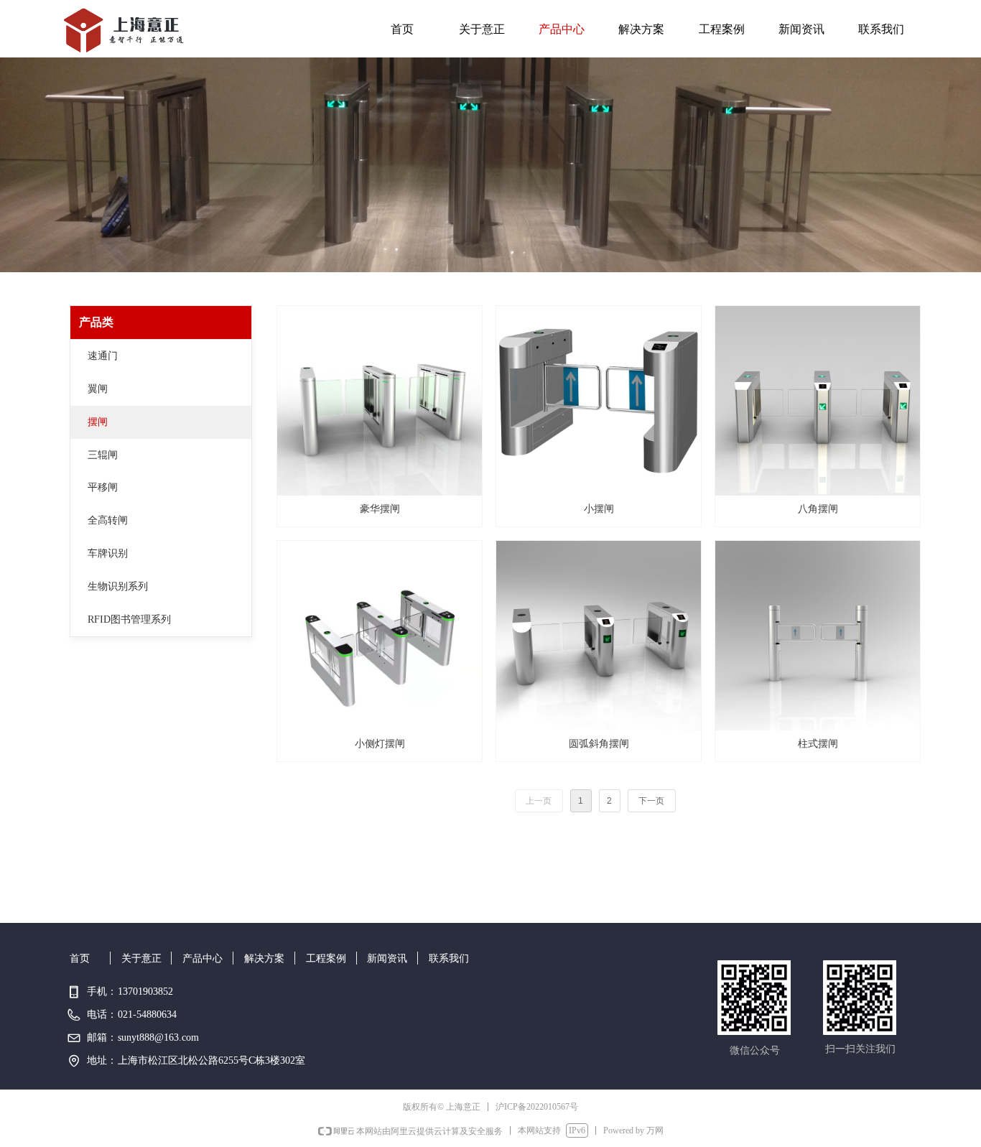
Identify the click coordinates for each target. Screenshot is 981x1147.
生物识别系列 (118, 586)
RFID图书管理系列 (129, 619)
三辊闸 (103, 455)
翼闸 (98, 389)
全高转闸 (108, 520)
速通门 (103, 355)
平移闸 (103, 487)
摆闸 (98, 422)
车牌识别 (108, 553)
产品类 (96, 322)
